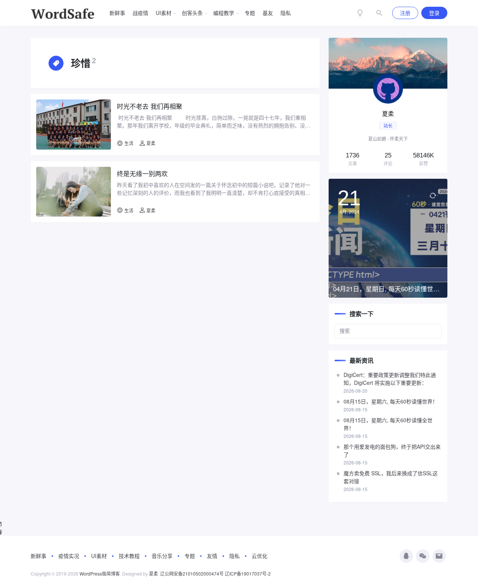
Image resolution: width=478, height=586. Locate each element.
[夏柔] (388, 105)
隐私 (285, 12)
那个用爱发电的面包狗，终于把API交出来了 (392, 450)
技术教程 (129, 555)
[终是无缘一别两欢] (73, 192)
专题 (250, 12)
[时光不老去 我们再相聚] (73, 124)
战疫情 (140, 12)
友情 (212, 555)
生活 (128, 143)
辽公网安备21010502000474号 (192, 573)
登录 (434, 12)
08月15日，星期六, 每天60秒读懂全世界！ (388, 424)
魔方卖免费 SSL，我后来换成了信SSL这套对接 (391, 477)
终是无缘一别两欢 (142, 173)
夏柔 (150, 143)
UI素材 (163, 12)
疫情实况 (68, 555)
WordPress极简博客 (100, 573)
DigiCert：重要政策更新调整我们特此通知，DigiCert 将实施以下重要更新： (390, 378)
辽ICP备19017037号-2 (248, 573)
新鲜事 (117, 12)
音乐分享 (162, 555)
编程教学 (223, 12)
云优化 (259, 555)
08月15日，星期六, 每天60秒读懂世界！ (391, 401)
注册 (405, 12)
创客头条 (192, 12)
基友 (268, 12)
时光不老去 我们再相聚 (149, 106)
